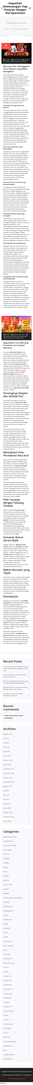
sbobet (5, 937)
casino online (16, 60)
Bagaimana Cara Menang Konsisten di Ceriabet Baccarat (15, 345)
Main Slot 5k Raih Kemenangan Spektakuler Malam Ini (13, 694)
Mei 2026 (6, 747)
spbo (5, 1050)
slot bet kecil (7, 985)
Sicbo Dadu (6, 954)
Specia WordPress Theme (16, 1078)
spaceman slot (8, 1046)
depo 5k (6, 867)
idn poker (6, 876)
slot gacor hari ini (8, 1011)
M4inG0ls (7, 60)
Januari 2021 (7, 821)
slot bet (5, 972)
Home (6, 29)
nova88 (5, 924)
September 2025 (8, 782)
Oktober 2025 (7, 777)
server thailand (8, 945)
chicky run (6, 854)
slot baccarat (23, 61)
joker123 (6, 880)
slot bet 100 (7, 976)
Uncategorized (8, 1059)
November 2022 (8, 817)
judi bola (6, 889)
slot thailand (7, 1028)
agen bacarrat (7, 336)
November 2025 (8, 773)
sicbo (5, 950)
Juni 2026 (6, 743)
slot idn (5, 1015)
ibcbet (5, 871)
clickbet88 (6, 858)
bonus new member (9, 845)
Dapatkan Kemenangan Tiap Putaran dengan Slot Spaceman (15, 8)
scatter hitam (7, 941)
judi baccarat (15, 61)
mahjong (6, 902)
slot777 (5, 1033)
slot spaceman (8, 1024)
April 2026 (6, 751)
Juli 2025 (6, 791)
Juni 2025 (6, 795)
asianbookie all (8, 841)
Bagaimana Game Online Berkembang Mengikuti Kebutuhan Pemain (15, 688)
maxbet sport (7, 919)
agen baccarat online (19, 334)
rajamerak (6, 928)
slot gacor (6, 1002)
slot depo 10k (7, 993)
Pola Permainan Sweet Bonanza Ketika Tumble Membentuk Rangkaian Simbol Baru (15, 668)
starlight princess (9, 1054)
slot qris (6, 1020)
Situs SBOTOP (8, 959)
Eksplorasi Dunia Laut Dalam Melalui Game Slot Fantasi (14, 676)
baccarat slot (7, 61)
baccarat (26, 60)
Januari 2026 (7, 764)
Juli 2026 (6, 738)
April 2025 (6, 804)
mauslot (5, 915)
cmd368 (6, 863)
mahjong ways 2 (8, 911)
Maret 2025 (7, 808)
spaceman (6, 1037)
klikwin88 (6, 893)
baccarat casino (16, 336)
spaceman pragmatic (10, 1041)
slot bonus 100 (8, 989)
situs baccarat (19, 338)
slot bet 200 (7, 980)
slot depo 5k (7, 998)
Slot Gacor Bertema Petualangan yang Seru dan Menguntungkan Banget (15, 682)
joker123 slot (7, 885)
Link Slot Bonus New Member (12, 898)
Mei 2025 (6, 799)
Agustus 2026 (7, 734)
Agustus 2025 (7, 786)
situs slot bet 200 (9, 963)
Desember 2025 (8, 769)
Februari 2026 (7, 760)
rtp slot (5, 932)
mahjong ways (8, 906)
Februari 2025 (7, 812)
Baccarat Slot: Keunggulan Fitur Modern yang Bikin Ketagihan (16, 69)
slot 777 (6, 967)
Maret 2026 (7, 756)
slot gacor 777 (8, 1006)
